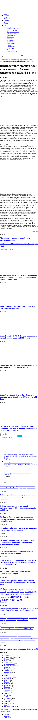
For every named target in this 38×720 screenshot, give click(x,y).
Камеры (6, 20)
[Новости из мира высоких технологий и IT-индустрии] (14, 6)
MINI (15, 592)
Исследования (8, 669)
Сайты (6, 693)
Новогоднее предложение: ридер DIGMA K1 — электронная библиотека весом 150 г (18, 366)
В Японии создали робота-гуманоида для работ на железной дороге (16, 552)
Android (3, 590)
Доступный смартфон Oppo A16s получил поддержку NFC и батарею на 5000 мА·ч (17, 628)
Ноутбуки (10, 38)
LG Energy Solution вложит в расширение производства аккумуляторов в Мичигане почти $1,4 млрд (17, 519)
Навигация (10, 37)
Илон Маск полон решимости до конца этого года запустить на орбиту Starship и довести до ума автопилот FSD (18, 562)
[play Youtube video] (19, 112)
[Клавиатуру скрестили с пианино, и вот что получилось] (6, 471)
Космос (6, 673)
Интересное (5, 597)
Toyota (8, 594)
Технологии (11, 50)
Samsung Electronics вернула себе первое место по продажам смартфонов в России (18, 619)
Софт (5, 25)
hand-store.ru (4, 709)
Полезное (7, 688)
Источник (34, 231)
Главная (2, 59)
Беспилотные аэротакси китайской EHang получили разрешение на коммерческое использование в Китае (17, 542)
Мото (5, 675)
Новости (6, 682)
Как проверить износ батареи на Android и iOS (19, 649)
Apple (8, 590)
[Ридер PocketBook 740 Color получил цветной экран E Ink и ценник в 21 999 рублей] (14, 332)
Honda (31, 589)
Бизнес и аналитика (13, 28)
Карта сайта (7, 717)
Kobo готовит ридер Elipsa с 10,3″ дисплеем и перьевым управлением (18, 307)
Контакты (7, 716)
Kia (9, 592)
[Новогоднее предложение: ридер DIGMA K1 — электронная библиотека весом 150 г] (18, 362)
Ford (20, 590)
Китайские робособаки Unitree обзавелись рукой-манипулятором (17, 572)
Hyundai (3, 592)
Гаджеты (6, 15)
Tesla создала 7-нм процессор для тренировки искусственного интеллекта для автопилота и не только (18, 497)
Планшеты (10, 42)
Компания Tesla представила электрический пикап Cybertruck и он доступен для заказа (17, 487)
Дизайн (6, 660)
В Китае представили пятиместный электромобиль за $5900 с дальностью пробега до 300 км (19, 508)
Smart (29, 592)
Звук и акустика (12, 30)
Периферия (10, 40)
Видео (27, 594)
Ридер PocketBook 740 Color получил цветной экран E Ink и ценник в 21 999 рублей (18, 337)
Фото (5, 705)
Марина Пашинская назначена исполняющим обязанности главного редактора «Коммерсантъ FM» (20, 463)
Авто (5, 14)
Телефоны (10, 48)
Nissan (22, 592)
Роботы (6, 23)
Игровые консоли (13, 32)
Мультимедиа (11, 35)
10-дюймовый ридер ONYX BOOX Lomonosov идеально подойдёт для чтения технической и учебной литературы (18, 277)
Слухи (9, 45)
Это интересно (12, 51)
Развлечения (11, 43)
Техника (6, 701)
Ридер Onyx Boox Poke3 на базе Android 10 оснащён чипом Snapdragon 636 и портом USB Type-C (18, 397)
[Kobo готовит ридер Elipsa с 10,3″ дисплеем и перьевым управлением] (18, 303)
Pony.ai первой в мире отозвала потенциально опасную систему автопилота (18, 529)
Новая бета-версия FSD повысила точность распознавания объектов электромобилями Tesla (17, 583)
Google (26, 589)
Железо (6, 17)
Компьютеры (11, 33)
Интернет (7, 19)
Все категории (8, 27)
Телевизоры (11, 46)
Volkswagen (18, 594)
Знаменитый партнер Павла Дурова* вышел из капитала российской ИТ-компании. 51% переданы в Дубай (20, 456)
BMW (14, 590)
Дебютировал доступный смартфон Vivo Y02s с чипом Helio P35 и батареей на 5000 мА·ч (19, 610)
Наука (5, 22)
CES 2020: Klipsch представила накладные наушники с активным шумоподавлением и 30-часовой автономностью (19, 428)
